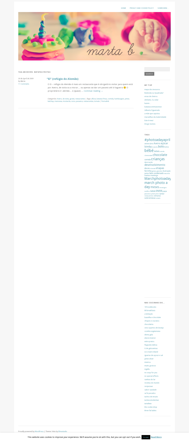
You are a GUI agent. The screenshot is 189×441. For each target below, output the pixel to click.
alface (93, 99)
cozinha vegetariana (152, 331)
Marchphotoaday (157, 178)
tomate (97, 101)
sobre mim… (163, 8)
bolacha (155, 147)
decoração (148, 162)
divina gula (148, 335)
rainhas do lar (149, 379)
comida (111, 99)
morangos (163, 187)
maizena (167, 173)
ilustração (167, 171)
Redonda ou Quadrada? (154, 93)
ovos (73, 101)
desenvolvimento (154, 164)
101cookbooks (150, 307)
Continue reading (93, 91)
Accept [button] (146, 437)
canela (162, 151)
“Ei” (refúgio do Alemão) (62, 79)
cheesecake (148, 155)
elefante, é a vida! (151, 100)
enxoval (153, 168)
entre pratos (149, 341)
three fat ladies (150, 410)
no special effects (151, 376)
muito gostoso (150, 366)
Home (123, 8)
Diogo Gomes (149, 124)
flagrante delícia (150, 345)
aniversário (148, 144)
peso (157, 194)
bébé (149, 150)
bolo (161, 146)
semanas (157, 196)
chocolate (160, 155)
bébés (157, 151)
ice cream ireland (151, 352)
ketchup (51, 101)
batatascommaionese (153, 107)
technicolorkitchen (151, 400)
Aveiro (59, 99)
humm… (147, 103)
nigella (147, 369)
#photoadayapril (157, 140)
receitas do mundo (151, 383)
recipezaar (148, 386)
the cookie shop (150, 407)
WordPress (39, 431)
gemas (154, 171)
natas (152, 191)
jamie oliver (149, 359)
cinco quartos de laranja (154, 328)
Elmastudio (62, 431)
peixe (153, 194)
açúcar (164, 143)
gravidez (159, 171)
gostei (72, 99)
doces (147, 168)
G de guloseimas (151, 348)
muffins (147, 191)
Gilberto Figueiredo (152, 110)
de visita (66, 99)
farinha (147, 171)
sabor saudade (150, 390)
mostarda (66, 101)
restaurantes (80, 99)
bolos (166, 147)
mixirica (147, 362)
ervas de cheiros (150, 96)
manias (147, 175)
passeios (79, 101)
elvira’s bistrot (150, 338)
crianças (158, 159)
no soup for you (150, 373)
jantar (127, 99)
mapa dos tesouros (152, 89)
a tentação (148, 314)
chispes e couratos (151, 321)
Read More (156, 437)
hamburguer (119, 99)
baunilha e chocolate (152, 317)
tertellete (148, 404)
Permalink (105, 101)
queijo (161, 194)
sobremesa (149, 198)
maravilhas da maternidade (155, 117)
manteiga (154, 175)
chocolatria (148, 324)
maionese (58, 101)
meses (155, 187)
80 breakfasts (149, 310)
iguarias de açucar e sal (153, 355)
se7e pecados (150, 393)
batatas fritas (102, 99)
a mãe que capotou (152, 113)
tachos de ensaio (151, 397)
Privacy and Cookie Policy (142, 8)
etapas (160, 168)
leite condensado (156, 173)
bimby (148, 146)
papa (165, 191)
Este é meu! (148, 120)
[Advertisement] (152, 251)
